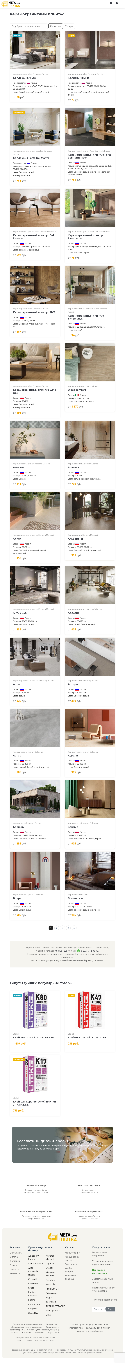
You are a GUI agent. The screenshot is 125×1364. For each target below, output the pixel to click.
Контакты (15, 1273)
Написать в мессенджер (99, 1271)
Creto (31, 1287)
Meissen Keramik (50, 1274)
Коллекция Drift (78, 77)
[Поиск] (104, 4)
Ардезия (73, 613)
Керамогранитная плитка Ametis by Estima (33, 680)
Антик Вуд (20, 613)
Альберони (75, 538)
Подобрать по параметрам (26, 26)
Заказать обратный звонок (102, 1280)
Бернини (19, 827)
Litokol (16, 1033)
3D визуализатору (49, 1148)
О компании (16, 1252)
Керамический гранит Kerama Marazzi (31, 463)
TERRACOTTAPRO (56, 1306)
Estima (31, 1299)
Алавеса (73, 467)
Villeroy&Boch (53, 1310)
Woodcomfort (77, 389)
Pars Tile (50, 1284)
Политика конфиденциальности (27, 1324)
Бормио (73, 827)
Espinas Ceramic (32, 1293)
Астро (17, 755)
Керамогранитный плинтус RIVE (34, 312)
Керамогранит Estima (78, 894)
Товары (69, 26)
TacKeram (51, 1301)
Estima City (34, 1304)
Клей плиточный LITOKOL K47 (87, 1037)
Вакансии (26, 1332)
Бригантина (76, 898)
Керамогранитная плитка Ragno (83, 386)
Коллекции (55, 26)
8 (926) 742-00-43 (89, 950)
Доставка (15, 1260)
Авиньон (18, 467)
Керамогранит (72, 1252)
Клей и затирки (69, 1270)
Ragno (49, 1297)
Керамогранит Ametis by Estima (83, 463)
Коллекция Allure (24, 77)
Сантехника (71, 1264)
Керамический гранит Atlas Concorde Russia (89, 151)
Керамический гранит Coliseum (28, 752)
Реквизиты (39, 1332)
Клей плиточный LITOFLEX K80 (33, 1037)
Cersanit (32, 1279)
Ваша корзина (99, 1252)
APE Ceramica (35, 1263)
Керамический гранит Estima (27, 823)
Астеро (73, 684)
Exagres (32, 1308)
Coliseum (33, 1283)
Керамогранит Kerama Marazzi (83, 535)
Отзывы (14, 1332)
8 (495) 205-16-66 (65, 950)
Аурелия (73, 755)
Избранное (98, 1255)
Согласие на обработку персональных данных (34, 1325)
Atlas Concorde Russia (33, 1271)
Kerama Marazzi (50, 1257)
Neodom (50, 1279)
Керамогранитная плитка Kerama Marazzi (33, 535)
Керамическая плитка (72, 1258)
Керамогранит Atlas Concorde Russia (30, 74)
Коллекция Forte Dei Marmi (31, 158)
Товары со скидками (70, 1277)
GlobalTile (33, 1312)
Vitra (48, 1314)
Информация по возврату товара (42, 1329)
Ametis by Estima (33, 1257)
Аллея (17, 538)
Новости (14, 1269)
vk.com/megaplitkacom (105, 1299)
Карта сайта (53, 1332)
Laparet (50, 1263)
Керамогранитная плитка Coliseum (85, 609)
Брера (17, 898)
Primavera (51, 1292)
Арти (16, 684)
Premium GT (52, 1288)
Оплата (14, 1256)
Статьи (13, 1265)
